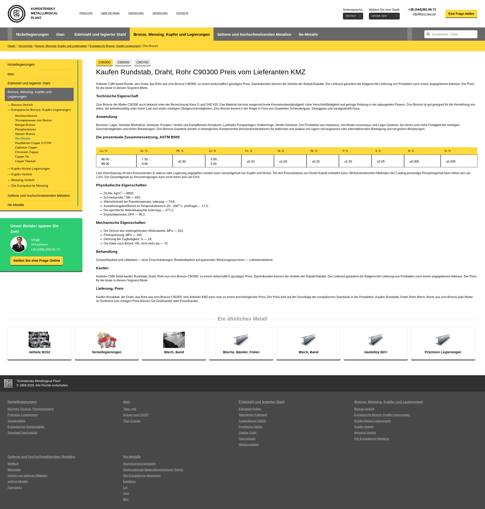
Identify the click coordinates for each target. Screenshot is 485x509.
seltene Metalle (18, 481)
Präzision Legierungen (23, 414)
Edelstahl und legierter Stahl (100, 34)
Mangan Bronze (25, 124)
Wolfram (13, 463)
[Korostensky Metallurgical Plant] (8, 383)
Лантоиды (15, 487)
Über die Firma (110, 13)
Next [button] (409, 34)
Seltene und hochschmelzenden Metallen (254, 34)
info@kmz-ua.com (424, 14)
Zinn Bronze (22, 138)
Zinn (126, 493)
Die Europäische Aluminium (142, 475)
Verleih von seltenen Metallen (27, 475)
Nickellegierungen (32, 34)
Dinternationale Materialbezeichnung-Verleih (153, 469)
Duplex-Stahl (247, 432)
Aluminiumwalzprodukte (139, 463)
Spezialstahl (247, 438)
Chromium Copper (26, 152)
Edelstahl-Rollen (250, 409)
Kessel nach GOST (136, 414)
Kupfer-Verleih (21, 174)
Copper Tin (22, 156)
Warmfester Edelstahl (253, 414)
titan (60, 34)
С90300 (104, 62)
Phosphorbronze (25, 129)
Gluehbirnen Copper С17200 (33, 143)
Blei (125, 499)
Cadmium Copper (26, 147)
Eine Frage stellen (461, 13)
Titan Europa (131, 421)
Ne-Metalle (308, 34)
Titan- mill (129, 409)
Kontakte (182, 13)
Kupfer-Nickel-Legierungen (30, 168)
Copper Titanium (25, 161)
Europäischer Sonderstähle (26, 426)
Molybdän (14, 469)
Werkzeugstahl (249, 444)
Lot (125, 487)
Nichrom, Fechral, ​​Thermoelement (30, 409)
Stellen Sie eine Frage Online (36, 260)
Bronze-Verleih (22, 105)
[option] (32, 34)
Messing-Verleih (23, 180)
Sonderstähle (17, 421)
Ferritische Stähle (250, 426)
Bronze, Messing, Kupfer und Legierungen (172, 34)
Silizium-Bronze (25, 133)
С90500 (123, 62)
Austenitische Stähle (252, 421)
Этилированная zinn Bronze (33, 120)
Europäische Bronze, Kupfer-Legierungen (41, 109)
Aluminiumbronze (26, 115)
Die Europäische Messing (29, 185)
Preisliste (85, 13)
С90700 (142, 62)
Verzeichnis (136, 13)
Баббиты (129, 481)
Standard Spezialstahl (22, 432)
